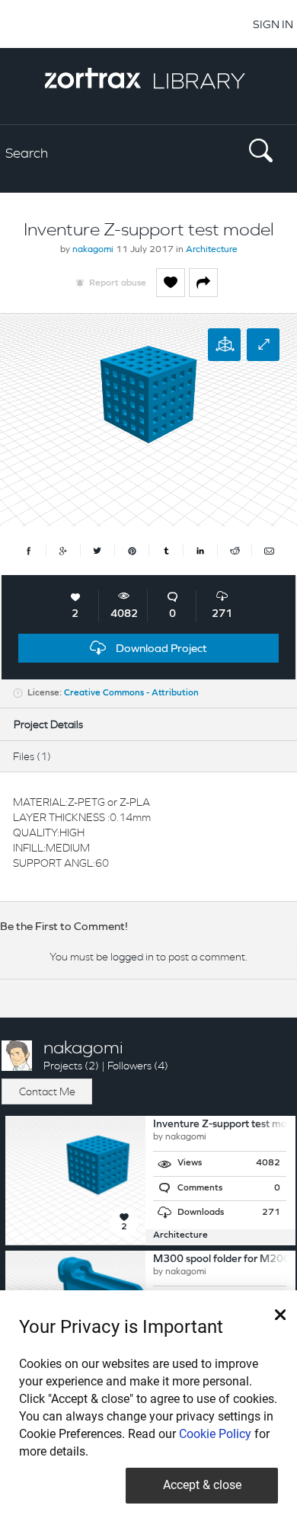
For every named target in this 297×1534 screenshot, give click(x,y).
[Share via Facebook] (29, 551)
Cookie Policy (215, 1434)
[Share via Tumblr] (166, 551)
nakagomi (92, 249)
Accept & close (202, 1485)
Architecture (212, 249)
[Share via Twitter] (98, 551)
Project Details (48, 724)
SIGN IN (273, 24)
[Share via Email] (269, 551)
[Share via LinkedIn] (201, 551)
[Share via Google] (63, 551)
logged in (132, 957)
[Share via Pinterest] (132, 551)
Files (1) (32, 756)
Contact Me (47, 1091)
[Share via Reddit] (235, 551)
